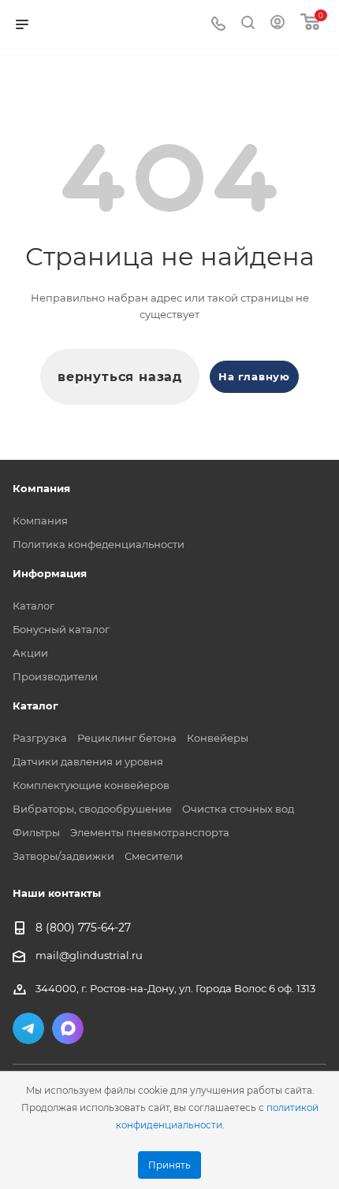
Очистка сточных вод (238, 808)
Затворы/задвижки (63, 856)
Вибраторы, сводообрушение (92, 808)
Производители (55, 676)
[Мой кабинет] (277, 24)
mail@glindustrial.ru (89, 955)
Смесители (154, 856)
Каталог (33, 605)
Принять (169, 1165)
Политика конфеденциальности (98, 544)
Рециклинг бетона (127, 738)
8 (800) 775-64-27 (83, 928)
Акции (30, 652)
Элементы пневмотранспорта (149, 832)
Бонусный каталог (61, 629)
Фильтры (36, 832)
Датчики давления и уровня (88, 761)
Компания (40, 520)
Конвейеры (217, 738)
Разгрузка (40, 738)
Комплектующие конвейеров (91, 785)
